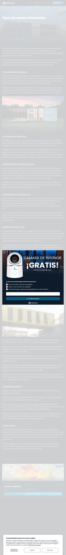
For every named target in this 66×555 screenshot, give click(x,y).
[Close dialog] (4, 252)
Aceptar (32, 550)
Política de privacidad (34, 545)
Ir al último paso (33, 299)
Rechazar (50, 550)
